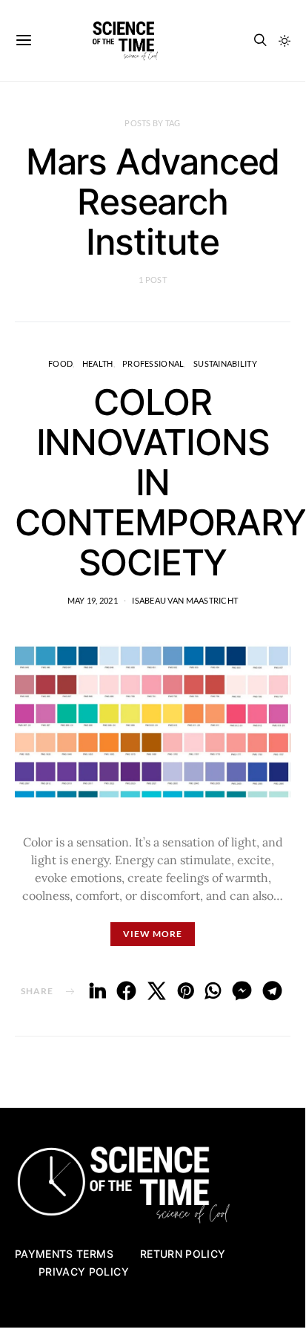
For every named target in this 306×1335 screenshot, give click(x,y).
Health (97, 363)
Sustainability (225, 363)
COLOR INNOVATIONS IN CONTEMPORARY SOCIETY (160, 482)
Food (60, 363)
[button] (284, 41)
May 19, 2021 (92, 600)
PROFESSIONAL (153, 363)
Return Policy (183, 1253)
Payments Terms (64, 1253)
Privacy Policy (84, 1271)
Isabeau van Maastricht (185, 600)
